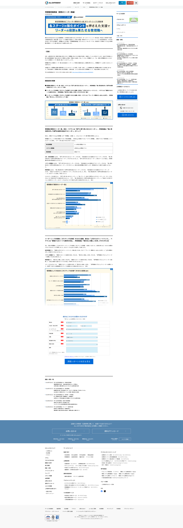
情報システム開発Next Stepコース (126, 475)
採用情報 (101, 508)
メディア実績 (48, 475)
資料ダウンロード (122, 3)
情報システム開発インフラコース (109, 475)
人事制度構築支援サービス (74, 499)
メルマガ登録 (125, 439)
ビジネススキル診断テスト (75, 483)
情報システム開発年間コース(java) (128, 471)
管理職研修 (67, 457)
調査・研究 (119, 35)
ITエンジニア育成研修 (110, 471)
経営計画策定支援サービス (76, 497)
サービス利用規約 (49, 508)
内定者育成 (67, 455)
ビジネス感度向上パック (107, 461)
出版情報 (47, 478)
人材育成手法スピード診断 (108, 484)
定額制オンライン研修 (116, 455)
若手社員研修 (82, 455)
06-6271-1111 (90, 439)
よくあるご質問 (92, 508)
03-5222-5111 (129, 108)
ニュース (47, 473)
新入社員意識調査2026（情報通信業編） (66, 384)
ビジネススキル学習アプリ (125, 461)
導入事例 (47, 465)
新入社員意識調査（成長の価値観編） (65, 402)
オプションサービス (69, 465)
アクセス (48, 455)
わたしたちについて (50, 448)
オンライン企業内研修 (79, 476)
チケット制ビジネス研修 (87, 465)
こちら (77, 435)
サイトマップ (110, 508)
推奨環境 (59, 508)
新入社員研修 (75, 455)
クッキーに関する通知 (68, 511)
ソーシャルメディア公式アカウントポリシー (86, 511)
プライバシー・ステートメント (52, 511)
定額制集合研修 (86, 463)
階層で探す (81, 457)
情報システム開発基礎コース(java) (109, 473)
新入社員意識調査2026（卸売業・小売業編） (67, 396)
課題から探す (48, 463)
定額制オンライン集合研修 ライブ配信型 (115, 459)
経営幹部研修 (75, 457)
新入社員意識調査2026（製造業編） (70, 390)
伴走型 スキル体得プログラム (77, 467)
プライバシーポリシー (129, 508)
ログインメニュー (50, 493)
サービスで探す (89, 457)
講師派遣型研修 (68, 476)
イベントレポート (121, 32)
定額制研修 (71, 463)
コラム (118, 28)
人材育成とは (49, 451)
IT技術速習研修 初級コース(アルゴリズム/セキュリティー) (115, 477)
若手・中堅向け (111, 465)
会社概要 (48, 453)
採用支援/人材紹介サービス (76, 495)
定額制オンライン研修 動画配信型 (114, 457)
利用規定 (119, 508)
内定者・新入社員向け (114, 463)
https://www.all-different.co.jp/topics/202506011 (82, 72)
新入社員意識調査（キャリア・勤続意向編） (67, 408)
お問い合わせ (130, 2)
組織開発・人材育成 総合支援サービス (76, 469)
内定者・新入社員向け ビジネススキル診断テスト (82, 485)
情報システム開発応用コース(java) (126, 473)
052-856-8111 (75, 439)
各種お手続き (49, 491)
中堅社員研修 (90, 455)
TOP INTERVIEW (49, 460)
